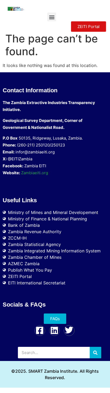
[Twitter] (69, 330)
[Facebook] (39, 330)
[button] (51, 17)
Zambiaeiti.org (34, 172)
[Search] (95, 352)
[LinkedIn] (54, 330)
